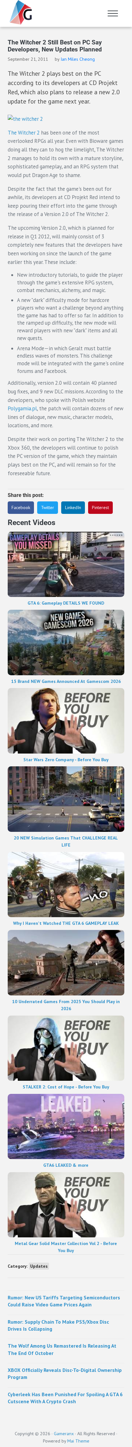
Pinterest (100, 507)
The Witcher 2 (24, 132)
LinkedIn (73, 507)
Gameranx (64, 1433)
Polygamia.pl (22, 408)
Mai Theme (78, 1441)
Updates (39, 1266)
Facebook (21, 507)
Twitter (47, 507)
